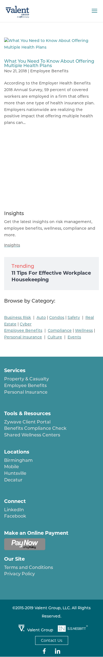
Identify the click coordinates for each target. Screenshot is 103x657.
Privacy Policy (19, 573)
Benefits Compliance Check (35, 428)
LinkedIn (14, 509)
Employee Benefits (49, 70)
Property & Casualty (26, 379)
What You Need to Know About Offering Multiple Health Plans (49, 63)
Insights (12, 245)
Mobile (11, 466)
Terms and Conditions (28, 567)
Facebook (15, 516)
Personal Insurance (26, 392)
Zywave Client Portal (27, 422)
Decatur (13, 480)
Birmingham (18, 460)
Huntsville (15, 473)
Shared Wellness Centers (32, 435)
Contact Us (51, 640)
